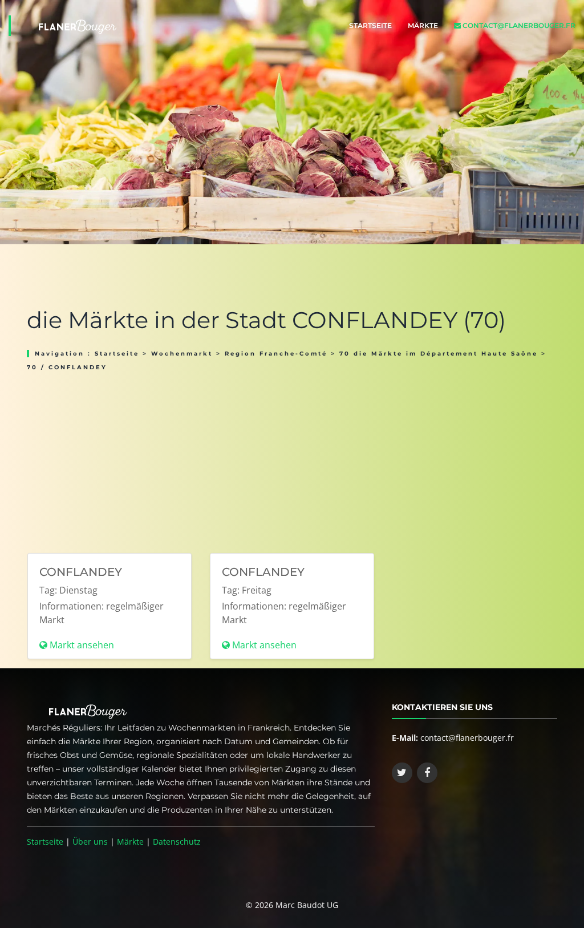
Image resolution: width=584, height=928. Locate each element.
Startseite (370, 25)
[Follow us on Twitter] (402, 772)
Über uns (90, 841)
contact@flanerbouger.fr (518, 25)
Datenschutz (177, 841)
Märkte (423, 25)
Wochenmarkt (182, 353)
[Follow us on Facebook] (427, 772)
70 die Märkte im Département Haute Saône (438, 353)
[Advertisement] (292, 458)
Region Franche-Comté (276, 353)
